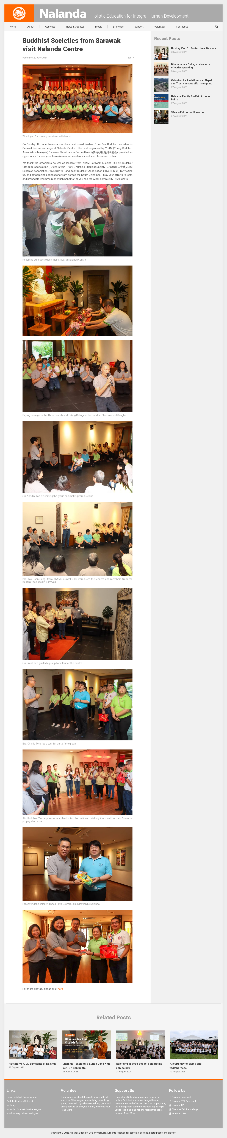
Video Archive (178, 1113)
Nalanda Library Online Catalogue (24, 1109)
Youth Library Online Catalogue (22, 1113)
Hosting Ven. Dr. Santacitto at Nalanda (32, 1063)
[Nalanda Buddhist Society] (63, 13)
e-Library (11, 1105)
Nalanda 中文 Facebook (183, 1101)
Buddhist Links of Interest (20, 1101)
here (60, 988)
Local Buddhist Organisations (22, 1097)
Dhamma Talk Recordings (184, 1109)
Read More (66, 1109)
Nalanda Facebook (181, 1097)
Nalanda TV (177, 1105)
